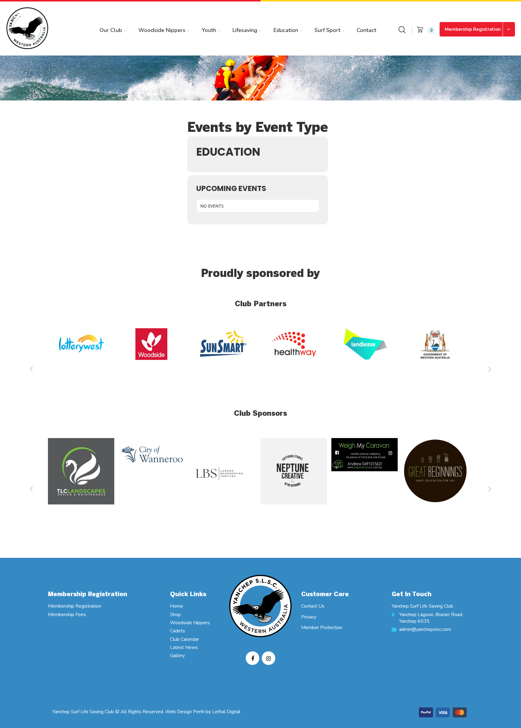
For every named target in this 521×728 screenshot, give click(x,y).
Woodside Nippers (190, 622)
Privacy (308, 617)
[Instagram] (268, 658)
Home (176, 606)
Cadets (177, 631)
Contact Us (312, 606)
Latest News (184, 647)
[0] (420, 29)
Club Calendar (184, 639)
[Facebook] (252, 658)
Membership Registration (473, 29)
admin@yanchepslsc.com (425, 629)
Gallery (177, 655)
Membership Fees (67, 614)
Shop (175, 614)
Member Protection (321, 627)
